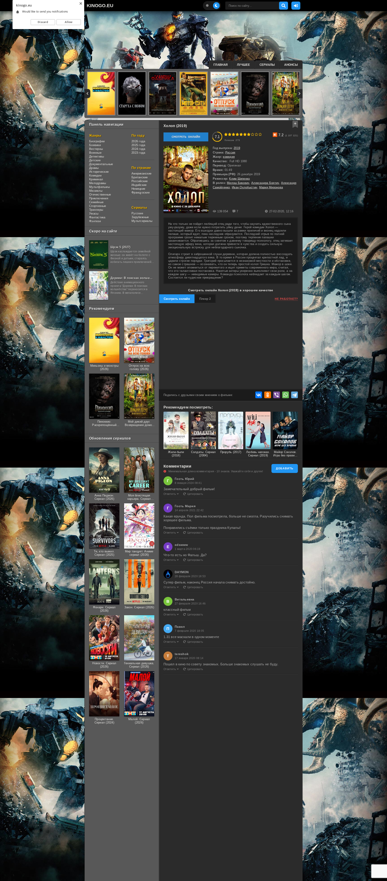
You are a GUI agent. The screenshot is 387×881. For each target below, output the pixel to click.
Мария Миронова (271, 187)
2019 (237, 148)
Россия (230, 152)
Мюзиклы (95, 190)
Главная (220, 64)
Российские (139, 181)
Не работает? (286, 298)
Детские (95, 160)
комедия (229, 156)
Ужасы (93, 213)
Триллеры (96, 209)
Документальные (101, 164)
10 (260, 134)
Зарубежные (140, 217)
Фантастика (97, 217)
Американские (141, 173)
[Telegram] (294, 395)
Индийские (138, 185)
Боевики (95, 145)
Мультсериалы (141, 221)
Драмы (94, 168)
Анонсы (291, 64)
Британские (139, 177)
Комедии (95, 175)
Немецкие (138, 188)
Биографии (97, 141)
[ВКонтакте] (258, 395)
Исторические (99, 171)
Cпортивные (97, 206)
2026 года (138, 141)
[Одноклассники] (267, 395)
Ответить (169, 494)
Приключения (98, 198)
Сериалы (267, 64)
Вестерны (96, 149)
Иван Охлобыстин (244, 187)
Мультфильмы (99, 187)
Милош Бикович (238, 183)
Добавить (284, 468)
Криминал (96, 179)
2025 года (138, 145)
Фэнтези (95, 221)
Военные (95, 152)
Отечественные (100, 194)
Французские (140, 192)
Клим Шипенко (239, 178)
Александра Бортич (265, 183)
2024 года (138, 149)
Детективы (96, 156)
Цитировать (195, 494)
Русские (137, 213)
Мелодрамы (97, 183)
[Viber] (276, 395)
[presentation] (87, 93)
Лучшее (243, 64)
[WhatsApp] (285, 395)
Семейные (96, 202)
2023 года (138, 152)
